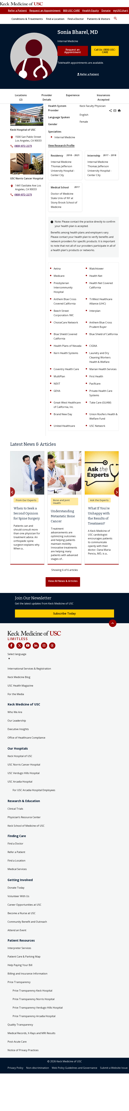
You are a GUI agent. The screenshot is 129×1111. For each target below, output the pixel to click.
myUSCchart (120, 10)
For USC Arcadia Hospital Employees (34, 790)
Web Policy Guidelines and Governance (74, 1068)
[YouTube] (27, 645)
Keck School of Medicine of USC (26, 825)
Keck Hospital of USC (23, 129)
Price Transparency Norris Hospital (33, 999)
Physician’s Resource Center (24, 817)
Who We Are (15, 712)
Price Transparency (19, 982)
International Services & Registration (29, 668)
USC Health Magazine (20, 685)
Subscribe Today (64, 613)
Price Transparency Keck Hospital (32, 990)
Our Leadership (17, 720)
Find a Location (16, 860)
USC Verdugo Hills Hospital (23, 773)
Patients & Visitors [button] (98, 19)
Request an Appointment (45, 10)
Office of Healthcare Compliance (26, 737)
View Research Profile (61, 145)
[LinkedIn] (36, 645)
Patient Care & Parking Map (24, 956)
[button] (115, 17)
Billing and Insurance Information (27, 973)
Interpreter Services (19, 948)
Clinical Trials (15, 808)
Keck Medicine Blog (19, 677)
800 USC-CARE (71, 10)
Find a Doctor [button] (76, 19)
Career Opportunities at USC (24, 904)
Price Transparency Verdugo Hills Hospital (38, 1007)
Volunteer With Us (18, 896)
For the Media (16, 694)
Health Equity (90, 10)
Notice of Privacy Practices (23, 1050)
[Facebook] (11, 645)
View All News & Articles (63, 581)
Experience (73, 95)
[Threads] (52, 645)
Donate (106, 10)
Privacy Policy (15, 1068)
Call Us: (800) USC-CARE (105, 51)
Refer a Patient (17, 10)
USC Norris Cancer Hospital (26, 178)
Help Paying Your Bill (20, 965)
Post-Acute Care (17, 1041)
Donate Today (16, 887)
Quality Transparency (20, 1024)
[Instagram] (44, 645)
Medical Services (17, 869)
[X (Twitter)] (19, 645)
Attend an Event (17, 930)
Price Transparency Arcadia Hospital (34, 1016)
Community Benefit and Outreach (27, 921)
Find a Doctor (15, 843)
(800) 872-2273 (23, 146)
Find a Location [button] (55, 19)
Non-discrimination (37, 1068)
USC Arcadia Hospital (20, 781)
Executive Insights (18, 729)
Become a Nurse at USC (22, 913)
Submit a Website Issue (114, 1068)
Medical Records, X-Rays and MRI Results (31, 1033)
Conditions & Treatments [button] (27, 19)
